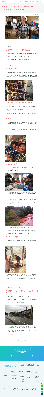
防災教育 (36, 375)
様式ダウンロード (14, 378)
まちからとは (22, 1)
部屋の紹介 (13, 372)
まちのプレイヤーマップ (7, 389)
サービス (30, 1)
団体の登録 (28, 371)
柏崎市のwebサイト (13, 338)
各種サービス (21, 371)
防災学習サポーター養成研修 (37, 377)
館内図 (5, 374)
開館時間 (5, 375)
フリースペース (6, 372)
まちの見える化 (34, 388)
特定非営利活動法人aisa (37, 393)
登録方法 (28, 377)
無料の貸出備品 (22, 377)
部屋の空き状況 (14, 375)
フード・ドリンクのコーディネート (22, 373)
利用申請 (13, 376)
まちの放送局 (35, 389)
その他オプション (22, 375)
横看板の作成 (22, 376)
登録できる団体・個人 (30, 376)
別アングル (14, 389)
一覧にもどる (22, 341)
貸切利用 (26, 1)
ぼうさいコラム (37, 381)
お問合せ (40, 1)
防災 (34, 371)
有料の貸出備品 (22, 379)
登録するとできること (30, 373)
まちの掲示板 (26, 389)
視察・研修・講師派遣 (22, 383)
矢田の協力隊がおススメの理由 (15, 334)
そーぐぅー (24, 388)
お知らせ (4, 388)
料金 (12, 374)
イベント (33, 1)
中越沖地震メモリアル (37, 373)
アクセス (37, 1)
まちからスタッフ (15, 388)
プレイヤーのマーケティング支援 (22, 381)
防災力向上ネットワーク (37, 379)
